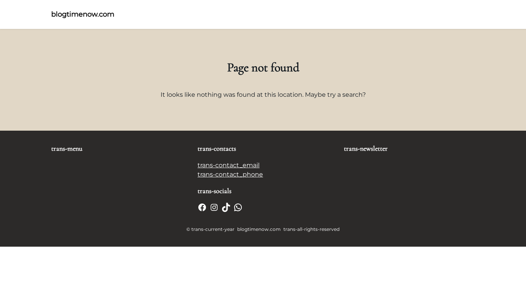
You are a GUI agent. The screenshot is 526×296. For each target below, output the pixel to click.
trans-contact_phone (230, 174)
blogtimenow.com (82, 14)
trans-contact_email (229, 165)
